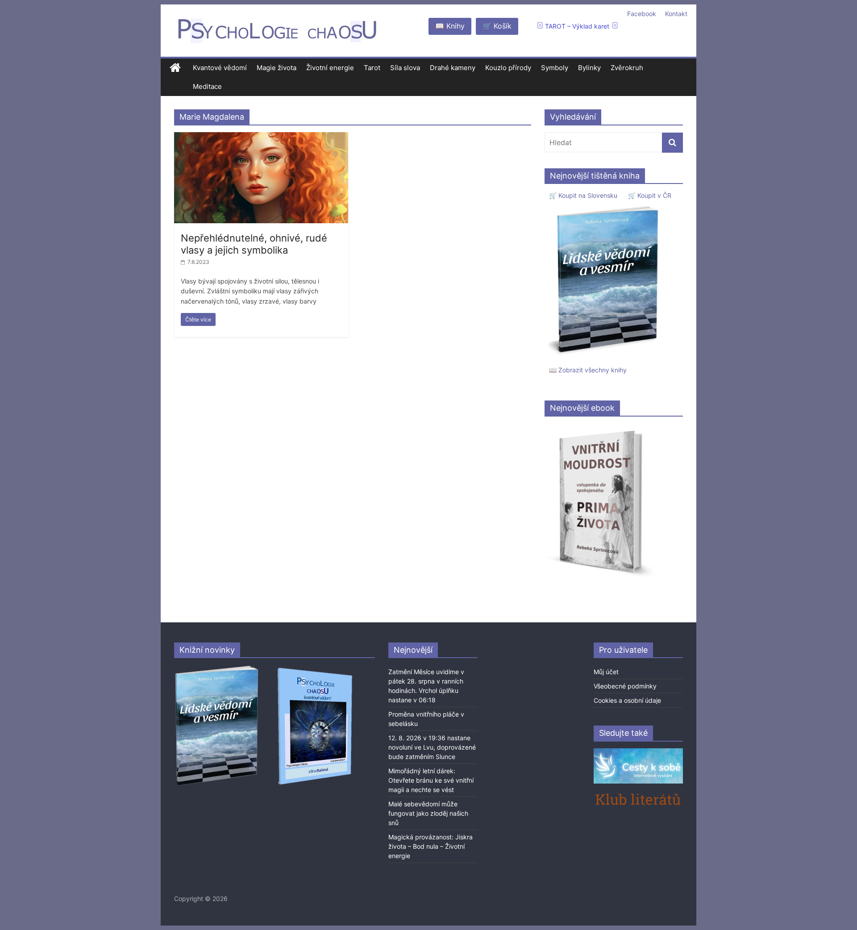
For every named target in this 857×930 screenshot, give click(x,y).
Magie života (276, 67)
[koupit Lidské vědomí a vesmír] (217, 669)
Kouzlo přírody (508, 67)
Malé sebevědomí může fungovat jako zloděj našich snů (428, 813)
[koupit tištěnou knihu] (605, 205)
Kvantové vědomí (220, 67)
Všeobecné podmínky (625, 686)
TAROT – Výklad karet (577, 26)
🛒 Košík (497, 25)
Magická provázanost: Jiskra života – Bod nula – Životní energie (430, 846)
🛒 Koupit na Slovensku (583, 195)
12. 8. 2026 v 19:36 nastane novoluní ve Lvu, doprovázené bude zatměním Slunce (432, 747)
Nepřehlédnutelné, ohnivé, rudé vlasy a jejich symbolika (254, 243)
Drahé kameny (452, 67)
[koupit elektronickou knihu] (601, 428)
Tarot (372, 67)
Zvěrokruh (627, 67)
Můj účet (606, 672)
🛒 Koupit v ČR (649, 195)
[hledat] (672, 143)
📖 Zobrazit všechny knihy (588, 370)
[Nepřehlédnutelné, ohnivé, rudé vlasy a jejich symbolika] (261, 137)
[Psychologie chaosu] (175, 68)
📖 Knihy (450, 25)
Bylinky (589, 67)
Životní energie (330, 67)
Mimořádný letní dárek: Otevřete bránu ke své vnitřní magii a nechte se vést (431, 780)
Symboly (554, 67)
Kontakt (676, 13)
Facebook (641, 13)
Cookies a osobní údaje (627, 700)
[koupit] (315, 669)
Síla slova (405, 67)
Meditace (207, 86)
